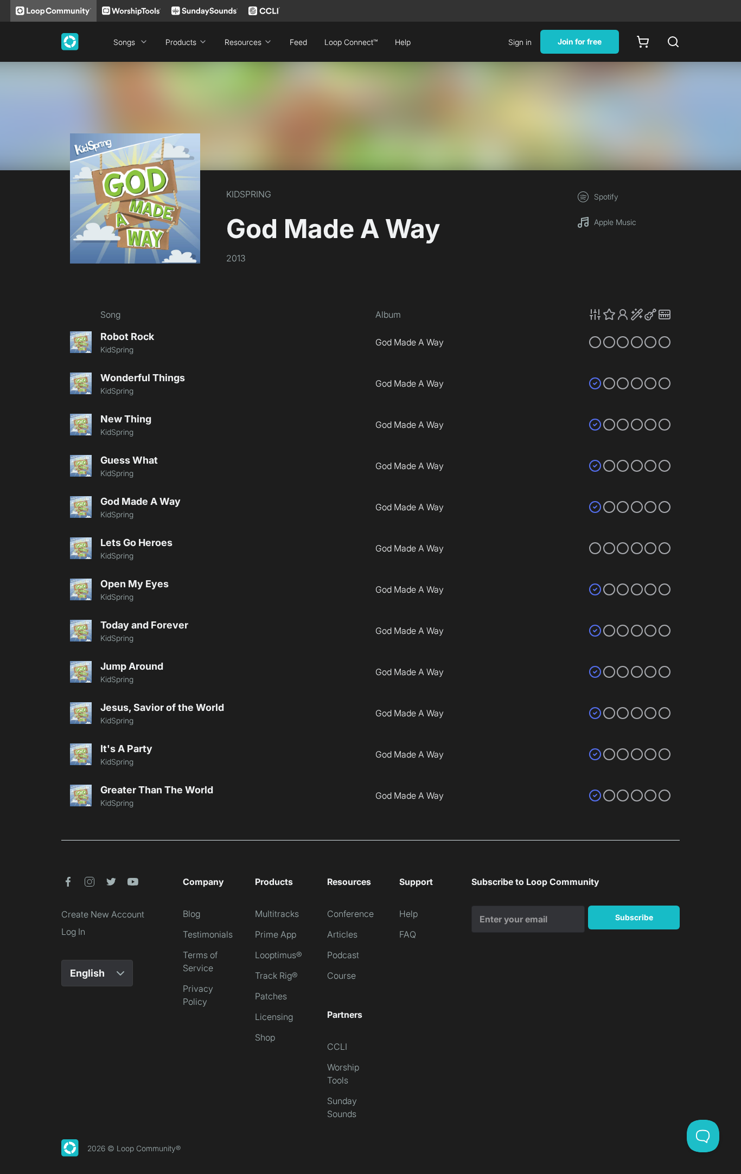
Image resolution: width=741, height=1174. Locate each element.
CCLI (337, 1046)
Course (341, 975)
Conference (350, 913)
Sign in (520, 42)
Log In (73, 931)
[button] (630, 314)
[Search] (673, 41)
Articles (342, 934)
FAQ (407, 934)
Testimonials (208, 934)
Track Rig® (276, 975)
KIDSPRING (248, 194)
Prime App (275, 934)
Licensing (274, 1016)
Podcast (343, 955)
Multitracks (277, 913)
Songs (124, 42)
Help (403, 42)
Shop (265, 1037)
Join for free (580, 41)
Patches (271, 996)
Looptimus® (278, 955)
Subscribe (634, 917)
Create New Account (102, 914)
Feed (298, 42)
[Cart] (642, 41)
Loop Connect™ (351, 42)
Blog (191, 913)
